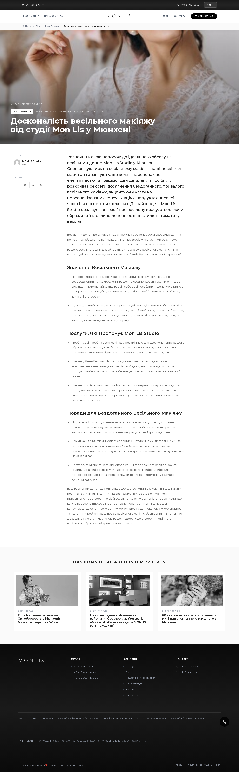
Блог (166, 16)
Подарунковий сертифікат (140, 678)
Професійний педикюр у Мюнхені (121, 718)
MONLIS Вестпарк (83, 666)
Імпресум (178, 765)
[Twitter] (25, 185)
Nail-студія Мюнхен (43, 718)
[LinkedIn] (32, 185)
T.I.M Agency (78, 765)
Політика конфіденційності (204, 765)
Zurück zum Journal (29, 104)
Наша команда (53, 16)
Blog (128, 672)
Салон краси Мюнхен (154, 718)
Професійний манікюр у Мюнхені (187, 718)
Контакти (180, 16)
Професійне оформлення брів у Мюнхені (78, 718)
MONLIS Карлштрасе (85, 672)
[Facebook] (17, 185)
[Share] (40, 185)
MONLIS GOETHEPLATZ (85, 678)
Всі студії (131, 666)
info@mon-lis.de (189, 672)
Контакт (130, 689)
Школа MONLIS (30, 16)
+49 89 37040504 (189, 666)
